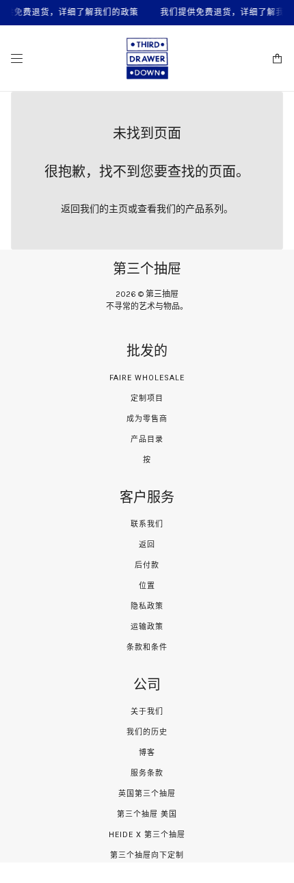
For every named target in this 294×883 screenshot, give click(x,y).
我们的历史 (147, 732)
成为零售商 (147, 418)
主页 (118, 209)
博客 (147, 752)
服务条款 (147, 773)
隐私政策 (147, 606)
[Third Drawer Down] (147, 58)
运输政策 (147, 626)
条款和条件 (147, 647)
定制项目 (147, 398)
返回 (147, 544)
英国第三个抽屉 (147, 793)
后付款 (147, 565)
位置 (147, 585)
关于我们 (147, 711)
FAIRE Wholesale (147, 377)
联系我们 (147, 524)
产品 (194, 209)
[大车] (277, 58)
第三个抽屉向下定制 (147, 855)
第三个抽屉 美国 (147, 814)
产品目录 (147, 439)
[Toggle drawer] (17, 58)
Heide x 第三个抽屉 (147, 834)
